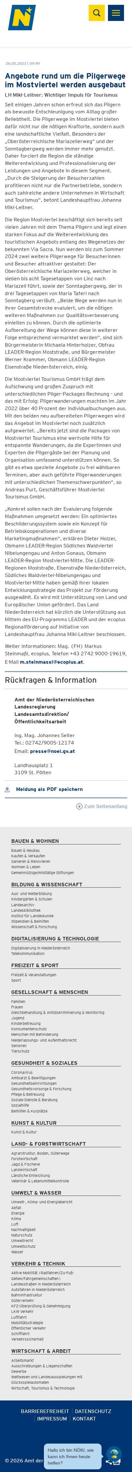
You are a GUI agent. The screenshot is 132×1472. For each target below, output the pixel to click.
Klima (16, 1218)
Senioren (19, 1045)
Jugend (17, 1017)
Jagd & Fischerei (25, 1164)
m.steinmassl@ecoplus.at (51, 662)
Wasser (17, 1251)
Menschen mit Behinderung (34, 1034)
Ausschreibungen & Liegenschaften (41, 1365)
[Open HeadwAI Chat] (114, 1454)
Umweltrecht (22, 1240)
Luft (14, 1224)
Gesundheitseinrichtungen (34, 1083)
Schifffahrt (20, 1333)
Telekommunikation (28, 953)
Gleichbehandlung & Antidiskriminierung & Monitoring (57, 1012)
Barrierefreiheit (45, 1411)
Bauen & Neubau (25, 850)
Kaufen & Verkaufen (28, 855)
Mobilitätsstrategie (27, 1322)
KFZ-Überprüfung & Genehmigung (40, 1306)
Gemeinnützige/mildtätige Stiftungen (42, 872)
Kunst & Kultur (24, 1132)
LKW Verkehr (22, 1311)
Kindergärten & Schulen (31, 899)
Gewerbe (18, 1371)
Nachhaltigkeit (23, 1229)
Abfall (16, 1207)
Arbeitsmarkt (22, 1360)
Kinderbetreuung (26, 1023)
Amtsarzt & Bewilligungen (33, 1077)
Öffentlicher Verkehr (28, 1328)
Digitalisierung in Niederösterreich (40, 948)
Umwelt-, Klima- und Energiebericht (41, 1201)
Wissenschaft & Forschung (34, 926)
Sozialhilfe (20, 1105)
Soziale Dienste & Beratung (34, 1099)
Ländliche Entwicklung (30, 1175)
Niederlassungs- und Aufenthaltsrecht (44, 1040)
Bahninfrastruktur (26, 1295)
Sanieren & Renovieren (30, 861)
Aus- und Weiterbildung (31, 893)
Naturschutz (21, 1235)
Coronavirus (22, 1072)
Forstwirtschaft (24, 1158)
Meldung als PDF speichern (48, 789)
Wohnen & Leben (25, 866)
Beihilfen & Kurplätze (29, 1111)
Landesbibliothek (26, 910)
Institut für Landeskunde (32, 915)
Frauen (17, 1007)
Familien (18, 1001)
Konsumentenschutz (29, 1028)
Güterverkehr (22, 1300)
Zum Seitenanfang (105, 806)
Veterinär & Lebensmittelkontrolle (40, 1181)
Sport (16, 980)
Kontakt (84, 1419)
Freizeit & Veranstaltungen (33, 974)
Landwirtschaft (24, 1169)
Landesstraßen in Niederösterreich (41, 1284)
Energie (17, 1213)
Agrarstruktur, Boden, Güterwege (40, 1153)
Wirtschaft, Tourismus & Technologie (43, 1388)
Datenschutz (93, 1411)
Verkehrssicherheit (27, 1339)
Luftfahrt (19, 1317)
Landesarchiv (22, 904)
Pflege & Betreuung (28, 1094)
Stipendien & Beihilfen (30, 921)
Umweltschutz (23, 1246)
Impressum (52, 1419)
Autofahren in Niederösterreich (38, 1289)
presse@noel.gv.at (52, 751)
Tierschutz (20, 1051)
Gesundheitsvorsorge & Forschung (41, 1088)
